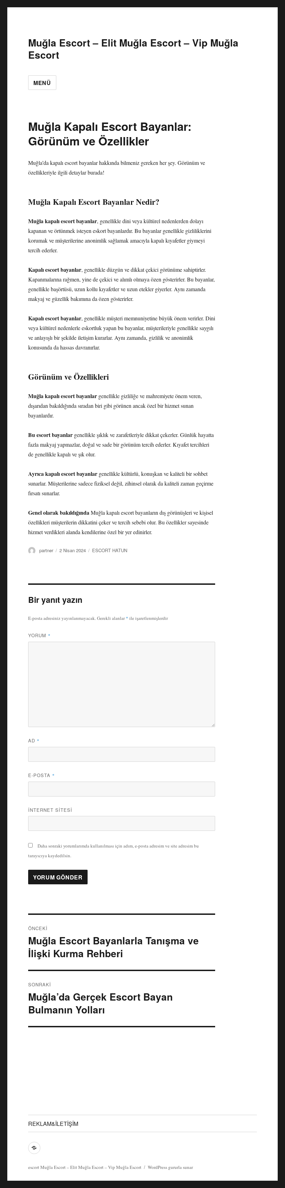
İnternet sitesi (50, 810)
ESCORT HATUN (109, 550)
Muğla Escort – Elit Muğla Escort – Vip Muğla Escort (133, 48)
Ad (34, 740)
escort (33, 1167)
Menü (42, 83)
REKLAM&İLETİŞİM (53, 1124)
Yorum (39, 635)
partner (46, 550)
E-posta (41, 775)
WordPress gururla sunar (170, 1167)
